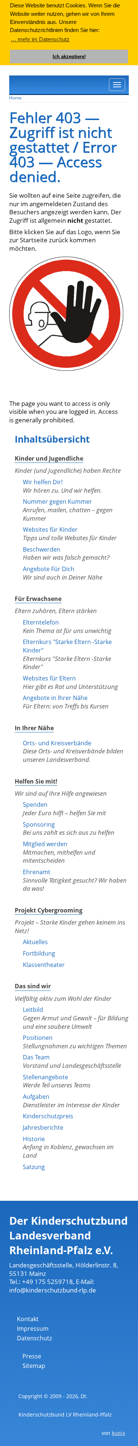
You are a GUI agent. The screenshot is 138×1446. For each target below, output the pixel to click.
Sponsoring (39, 824)
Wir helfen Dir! (43, 482)
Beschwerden (41, 549)
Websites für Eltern (49, 678)
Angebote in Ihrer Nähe (55, 698)
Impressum (33, 1328)
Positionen (38, 1038)
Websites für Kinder (50, 529)
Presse (31, 1356)
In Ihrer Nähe (34, 728)
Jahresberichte (43, 1127)
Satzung (34, 1167)
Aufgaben (36, 1097)
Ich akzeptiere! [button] (69, 56)
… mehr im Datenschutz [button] (40, 39)
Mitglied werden (45, 844)
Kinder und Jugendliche (49, 458)
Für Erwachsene (38, 599)
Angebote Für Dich (48, 569)
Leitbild (33, 1010)
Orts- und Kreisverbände (57, 743)
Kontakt (28, 1319)
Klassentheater (44, 965)
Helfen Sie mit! (36, 781)
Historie (34, 1139)
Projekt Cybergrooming (48, 910)
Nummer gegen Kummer (57, 501)
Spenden (35, 805)
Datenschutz (34, 1338)
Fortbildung (39, 953)
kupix (118, 1432)
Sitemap (33, 1366)
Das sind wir (33, 986)
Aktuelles (35, 942)
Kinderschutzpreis (48, 1116)
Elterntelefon (41, 622)
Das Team (36, 1057)
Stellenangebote (45, 1077)
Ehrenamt (36, 872)
